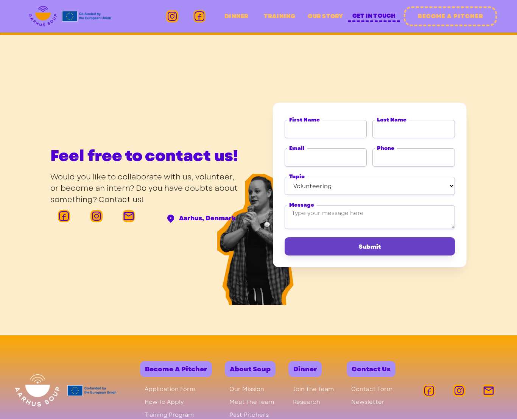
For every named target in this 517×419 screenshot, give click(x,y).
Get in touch (374, 16)
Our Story (325, 16)
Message (301, 205)
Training (280, 16)
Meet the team (251, 402)
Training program (169, 415)
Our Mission (246, 389)
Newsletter (368, 402)
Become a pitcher (450, 16)
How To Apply (164, 402)
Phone (385, 148)
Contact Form (371, 389)
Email (297, 148)
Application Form (170, 389)
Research (306, 402)
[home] (69, 16)
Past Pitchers (249, 415)
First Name (304, 120)
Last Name (391, 120)
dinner (236, 16)
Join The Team (313, 389)
